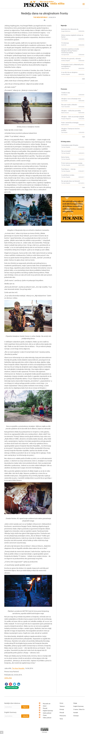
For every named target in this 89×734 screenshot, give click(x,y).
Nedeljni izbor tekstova (12, 703)
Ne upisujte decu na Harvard (70, 181)
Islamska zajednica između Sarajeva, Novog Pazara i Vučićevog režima (70, 50)
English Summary (10, 712)
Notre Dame (65, 157)
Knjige (75, 703)
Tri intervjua (65, 43)
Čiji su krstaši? (66, 151)
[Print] (44, 20)
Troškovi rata (65, 93)
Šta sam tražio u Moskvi (69, 105)
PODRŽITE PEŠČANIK (11, 687)
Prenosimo (63, 715)
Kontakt (75, 712)
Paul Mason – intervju (68, 169)
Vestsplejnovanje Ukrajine (69, 145)
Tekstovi (62, 706)
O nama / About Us (78, 709)
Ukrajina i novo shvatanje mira (71, 99)
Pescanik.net (46, 703)
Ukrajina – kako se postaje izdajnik (72, 116)
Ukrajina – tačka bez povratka (71, 110)
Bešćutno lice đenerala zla (69, 29)
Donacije (76, 715)
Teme (61, 719)
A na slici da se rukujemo (69, 72)
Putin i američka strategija (69, 122)
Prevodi (45, 708)
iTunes (45, 715)
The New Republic (40, 17)
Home (61, 703)
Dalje (83, 78)
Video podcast (47, 717)
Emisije (62, 709)
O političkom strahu (67, 175)
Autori (44, 706)
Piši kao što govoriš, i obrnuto (71, 58)
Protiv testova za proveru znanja (71, 163)
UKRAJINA (8, 678)
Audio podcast (47, 713)
